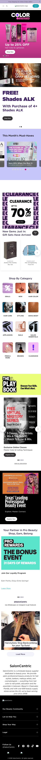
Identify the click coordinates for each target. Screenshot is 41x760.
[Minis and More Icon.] (8, 347)
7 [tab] (28, 169)
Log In (35, 6)
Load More (16, 654)
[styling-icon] (20, 307)
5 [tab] (23, 169)
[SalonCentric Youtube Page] (37, 746)
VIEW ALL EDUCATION (20, 463)
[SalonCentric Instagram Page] (23, 746)
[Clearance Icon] (33, 347)
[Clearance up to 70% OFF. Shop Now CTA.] (20, 211)
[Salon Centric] (21, 6)
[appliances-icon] (8, 326)
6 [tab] (25, 169)
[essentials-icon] (33, 326)
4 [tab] (8, 55)
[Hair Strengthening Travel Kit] (30, 250)
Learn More (6, 588)
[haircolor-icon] (33, 288)
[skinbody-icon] (33, 307)
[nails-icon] (20, 326)
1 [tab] (3, 55)
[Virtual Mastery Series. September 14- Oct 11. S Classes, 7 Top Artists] (20, 420)
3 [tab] (6, 55)
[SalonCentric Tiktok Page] (33, 746)
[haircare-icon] (8, 307)
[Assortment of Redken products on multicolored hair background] (20, 75)
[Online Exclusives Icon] (20, 347)
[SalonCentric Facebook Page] (18, 746)
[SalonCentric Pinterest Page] (28, 746)
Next (39, 1)
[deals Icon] (8, 288)
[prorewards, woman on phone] (20, 553)
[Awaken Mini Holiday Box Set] (10, 250)
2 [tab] (5, 56)
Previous (3, 429)
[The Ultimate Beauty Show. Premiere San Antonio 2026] (20, 483)
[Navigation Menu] (3, 6)
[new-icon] (20, 288)
